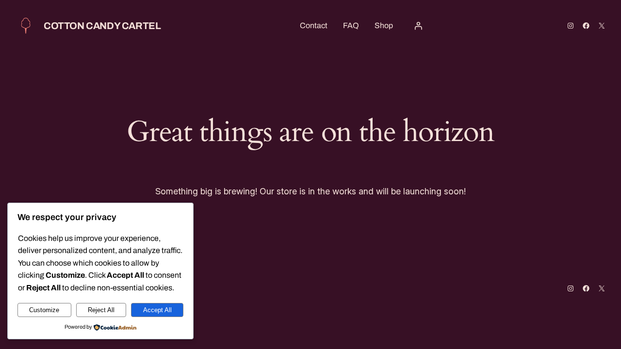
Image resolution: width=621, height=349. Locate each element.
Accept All (157, 310)
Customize (44, 310)
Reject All (101, 310)
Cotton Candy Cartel (102, 25)
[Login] (418, 25)
